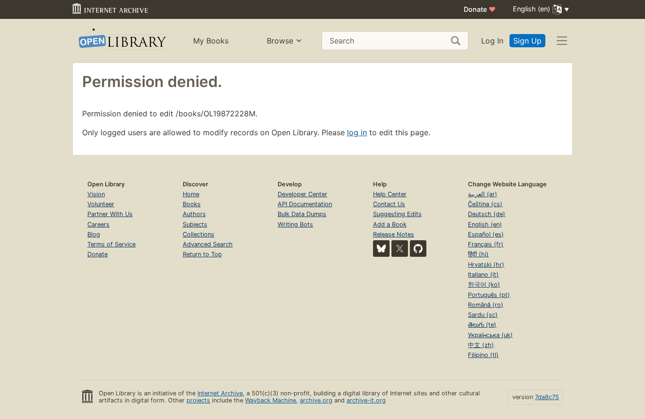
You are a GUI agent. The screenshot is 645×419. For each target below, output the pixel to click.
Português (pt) (489, 294)
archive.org (316, 400)
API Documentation (305, 204)
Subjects (195, 224)
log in (357, 132)
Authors (194, 214)
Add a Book (390, 224)
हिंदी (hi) (478, 254)
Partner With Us (110, 214)
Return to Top (202, 254)
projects (198, 400)
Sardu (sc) (483, 314)
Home (191, 194)
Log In (492, 40)
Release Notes (393, 234)
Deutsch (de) (486, 214)
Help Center (390, 194)
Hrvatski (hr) (486, 264)
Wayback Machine (270, 400)
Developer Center (302, 194)
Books (192, 204)
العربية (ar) (482, 194)
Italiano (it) (483, 274)
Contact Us (389, 204)
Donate (480, 9)
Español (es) (486, 234)
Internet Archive (220, 393)
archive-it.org (366, 400)
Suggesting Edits (397, 214)
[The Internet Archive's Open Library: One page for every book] (121, 41)
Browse (280, 40)
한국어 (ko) (484, 284)
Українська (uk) (490, 335)
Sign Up (527, 40)
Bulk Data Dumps (302, 214)
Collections (198, 234)
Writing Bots (295, 224)
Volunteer (100, 204)
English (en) (485, 224)
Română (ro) (485, 304)
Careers (98, 224)
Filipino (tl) (483, 354)
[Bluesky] (381, 248)
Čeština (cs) (485, 204)
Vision (96, 194)
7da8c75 (547, 397)
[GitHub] (418, 248)
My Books (211, 40)
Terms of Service (111, 244)
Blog (93, 234)
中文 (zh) (481, 345)
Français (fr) (485, 244)
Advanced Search (208, 244)
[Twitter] (399, 248)
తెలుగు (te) (482, 324)
